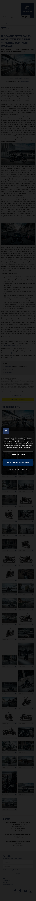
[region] (18, 450)
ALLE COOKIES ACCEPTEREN (18, 462)
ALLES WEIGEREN (18, 455)
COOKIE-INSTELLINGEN (18, 469)
